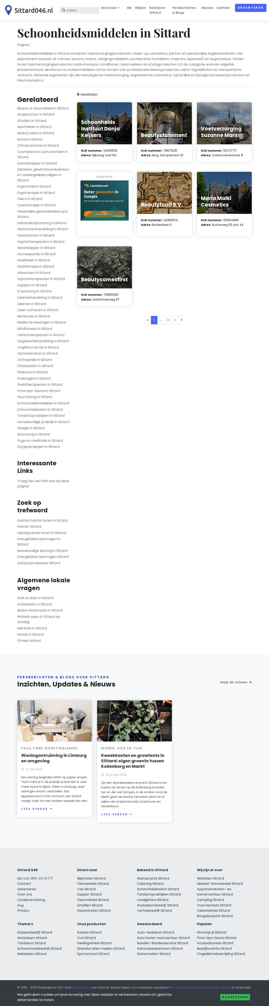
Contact (223, 8)
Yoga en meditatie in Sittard (40, 440)
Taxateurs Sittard (31, 943)
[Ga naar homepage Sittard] (28, 10)
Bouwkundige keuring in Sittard (42, 550)
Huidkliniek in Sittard (33, 260)
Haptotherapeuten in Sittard (40, 241)
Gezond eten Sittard (94, 910)
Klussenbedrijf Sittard (34, 932)
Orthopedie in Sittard (34, 359)
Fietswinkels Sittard (93, 883)
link (45, 481)
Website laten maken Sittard (101, 948)
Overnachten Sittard (214, 905)
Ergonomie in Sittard (34, 186)
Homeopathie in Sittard (36, 254)
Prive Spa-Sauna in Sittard (38, 390)
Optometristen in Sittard (37, 353)
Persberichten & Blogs (184, 10)
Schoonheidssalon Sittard (158, 889)
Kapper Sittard (89, 894)
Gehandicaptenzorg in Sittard (41, 223)
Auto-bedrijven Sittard (155, 932)
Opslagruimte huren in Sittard (41, 532)
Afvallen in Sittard (31, 120)
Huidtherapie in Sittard (35, 266)
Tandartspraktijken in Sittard (41, 415)
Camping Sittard (210, 899)
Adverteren (251, 7)
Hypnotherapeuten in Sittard (41, 278)
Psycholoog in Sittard (34, 397)
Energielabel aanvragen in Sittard (38, 542)
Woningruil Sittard (211, 932)
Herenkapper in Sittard (36, 247)
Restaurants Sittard (153, 878)
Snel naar (108, 8)
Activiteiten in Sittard (34, 604)
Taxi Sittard (86, 889)
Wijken (140, 8)
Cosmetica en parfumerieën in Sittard (42, 154)
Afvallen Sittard (90, 905)
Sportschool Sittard (93, 953)
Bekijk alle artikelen (234, 682)
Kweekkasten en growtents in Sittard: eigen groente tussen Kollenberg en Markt (132, 760)
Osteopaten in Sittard (35, 365)
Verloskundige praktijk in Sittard (43, 421)
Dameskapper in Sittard (37, 163)
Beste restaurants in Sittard (40, 610)
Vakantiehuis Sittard (213, 910)
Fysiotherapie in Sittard (36, 205)
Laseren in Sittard (31, 303)
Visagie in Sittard (30, 428)
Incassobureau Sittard (215, 943)
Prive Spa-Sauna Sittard (216, 937)
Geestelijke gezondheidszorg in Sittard (42, 214)
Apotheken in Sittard (34, 126)
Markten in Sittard (32, 628)
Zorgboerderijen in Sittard (38, 446)
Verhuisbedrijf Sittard (154, 910)
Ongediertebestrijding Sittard (221, 953)
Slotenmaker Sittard (153, 953)
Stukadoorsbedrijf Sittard (157, 905)
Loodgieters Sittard (152, 899)
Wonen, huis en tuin (121, 748)
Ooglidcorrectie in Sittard (38, 347)
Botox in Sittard (29, 139)
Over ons (24, 894)
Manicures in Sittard (33, 316)
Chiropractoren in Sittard (38, 145)
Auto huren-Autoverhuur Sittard (163, 937)
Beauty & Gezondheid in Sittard (42, 108)
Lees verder (34, 809)
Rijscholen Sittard (91, 878)
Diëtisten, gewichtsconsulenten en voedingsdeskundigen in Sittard (43, 175)
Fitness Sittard (29, 640)
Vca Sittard (86, 937)
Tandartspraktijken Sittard (159, 894)
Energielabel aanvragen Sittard (43, 556)
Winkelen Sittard (210, 878)
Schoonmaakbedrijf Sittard (39, 948)
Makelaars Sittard (31, 953)
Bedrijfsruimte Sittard (214, 948)
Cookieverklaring (31, 899)
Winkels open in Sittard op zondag (38, 619)
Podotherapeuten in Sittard (39, 384)
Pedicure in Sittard (32, 372)
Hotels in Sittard (30, 634)
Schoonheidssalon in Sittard (40, 409)
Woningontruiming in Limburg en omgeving (54, 758)
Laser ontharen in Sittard (37, 310)
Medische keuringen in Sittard (41, 322)
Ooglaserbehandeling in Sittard (43, 341)
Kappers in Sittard (32, 285)
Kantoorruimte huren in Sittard (42, 520)
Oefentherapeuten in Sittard (40, 335)
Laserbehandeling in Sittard (39, 297)
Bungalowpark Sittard (215, 916)
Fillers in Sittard (29, 198)
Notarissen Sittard (32, 937)
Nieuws (207, 8)
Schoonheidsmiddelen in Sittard (43, 403)
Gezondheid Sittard (93, 899)
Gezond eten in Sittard (35, 235)
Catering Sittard (150, 883)
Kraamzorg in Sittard (34, 291)
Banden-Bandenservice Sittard (162, 943)
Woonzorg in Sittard (33, 434)
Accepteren (235, 997)
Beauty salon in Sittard (35, 133)
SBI (129, 8)
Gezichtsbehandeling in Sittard (42, 229)
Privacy (23, 910)
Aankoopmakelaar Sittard (38, 563)
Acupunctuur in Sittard (35, 114)
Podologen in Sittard (33, 378)
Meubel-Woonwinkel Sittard (220, 883)
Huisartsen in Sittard (33, 272)
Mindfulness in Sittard (34, 328)
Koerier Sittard (29, 526)
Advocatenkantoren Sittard (160, 948)
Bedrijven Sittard (157, 10)
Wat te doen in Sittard (35, 598)
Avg (20, 905)
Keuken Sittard (89, 932)
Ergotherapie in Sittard (36, 192)
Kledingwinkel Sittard (94, 943)
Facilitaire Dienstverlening (49, 748)
